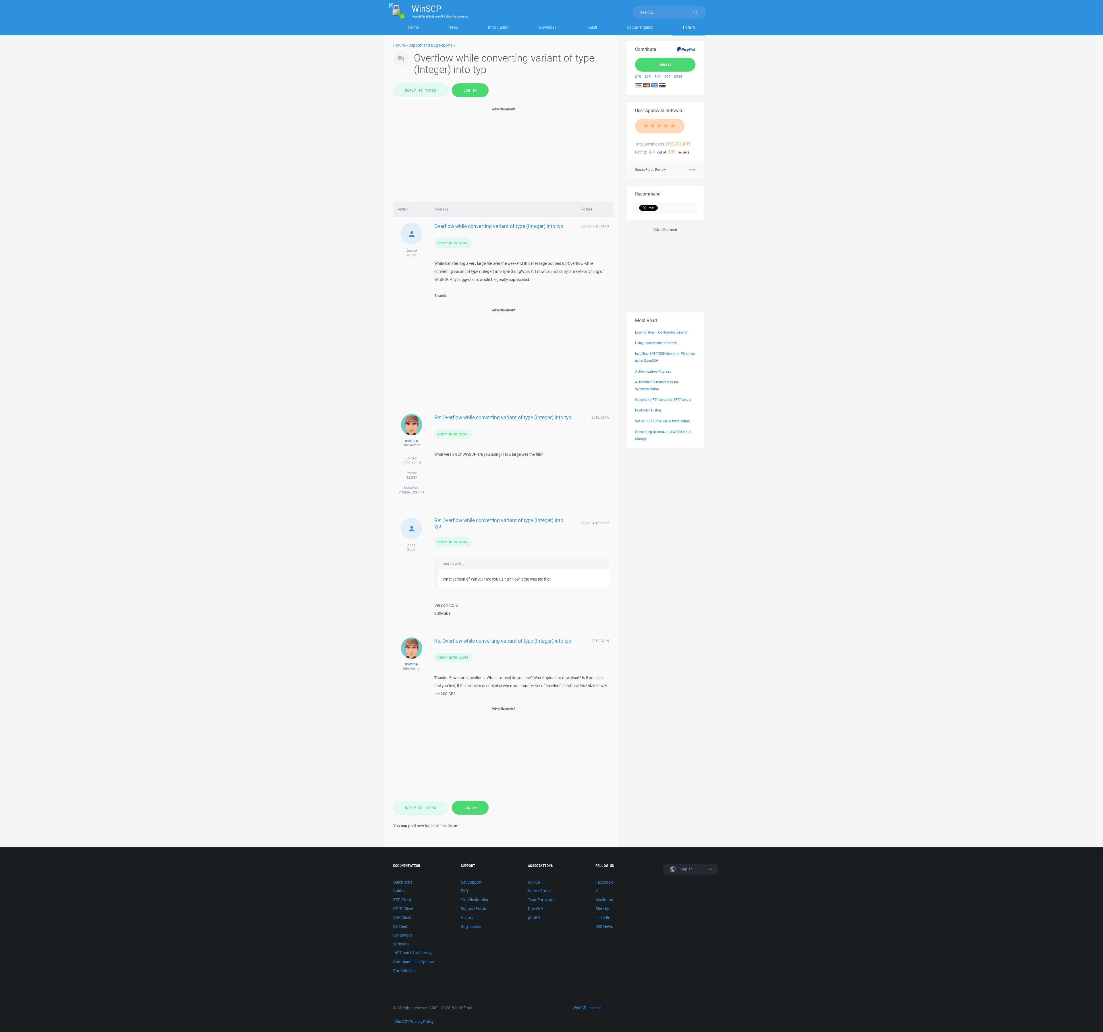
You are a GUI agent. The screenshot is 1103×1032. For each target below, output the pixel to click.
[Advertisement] (503, 152)
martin (410, 440)
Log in (470, 90)
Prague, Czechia (411, 492)
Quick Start (402, 882)
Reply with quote (452, 243)
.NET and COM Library (412, 953)
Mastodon (604, 899)
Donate (665, 64)
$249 (678, 76)
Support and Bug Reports (430, 45)
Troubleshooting (475, 899)
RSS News (604, 926)
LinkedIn (602, 917)
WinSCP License (586, 1007)
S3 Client (400, 926)
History (467, 917)
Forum (689, 27)
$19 (638, 76)
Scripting (401, 944)
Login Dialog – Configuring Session (661, 332)
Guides (399, 890)
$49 (658, 76)
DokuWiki (536, 908)
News (453, 27)
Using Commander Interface (656, 343)
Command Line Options (413, 961)
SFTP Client (403, 908)
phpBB (534, 917)
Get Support (471, 882)
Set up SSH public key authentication (662, 421)
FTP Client (402, 899)
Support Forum (474, 908)
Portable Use (404, 970)
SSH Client (402, 917)
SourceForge (539, 890)
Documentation (640, 27)
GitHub (534, 882)
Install (592, 27)
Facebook (604, 882)
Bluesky (602, 908)
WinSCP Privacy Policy (414, 1021)
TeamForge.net (541, 899)
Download (548, 27)
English (685, 869)
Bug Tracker (471, 926)
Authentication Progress (653, 371)
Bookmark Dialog (648, 410)
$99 (667, 76)
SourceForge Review (650, 169)
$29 (648, 76)
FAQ (464, 890)
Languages (402, 935)
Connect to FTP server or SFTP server (663, 399)
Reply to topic (420, 90)
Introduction (499, 27)
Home (413, 27)
